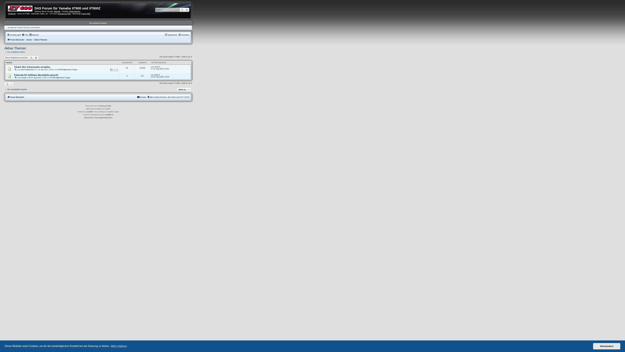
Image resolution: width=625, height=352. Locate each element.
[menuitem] (25, 35)
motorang (102, 106)
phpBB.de (109, 115)
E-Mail (108, 106)
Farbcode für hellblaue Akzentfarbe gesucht (36, 75)
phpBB (89, 112)
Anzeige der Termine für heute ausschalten (24, 27)
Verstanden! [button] (606, 346)
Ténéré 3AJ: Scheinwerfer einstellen (32, 67)
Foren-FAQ (85, 14)
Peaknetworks (74, 11)
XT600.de (12, 14)
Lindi (156, 67)
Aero (88, 109)
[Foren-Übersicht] (21, 8)
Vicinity (24, 78)
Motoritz (57, 11)
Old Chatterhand (27, 70)
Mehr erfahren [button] (119, 346)
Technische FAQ (64, 14)
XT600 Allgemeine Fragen (67, 70)
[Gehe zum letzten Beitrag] (159, 67)
